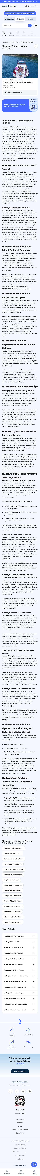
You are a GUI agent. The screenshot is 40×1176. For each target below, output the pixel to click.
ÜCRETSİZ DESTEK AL (20, 1071)
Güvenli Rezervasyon (20, 1152)
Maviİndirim (20, 1159)
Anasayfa (7, 1173)
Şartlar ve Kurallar (20, 1148)
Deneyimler (20, 1133)
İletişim (20, 1122)
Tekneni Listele (20, 1113)
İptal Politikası (20, 1155)
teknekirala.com (7, 289)
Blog (20, 1126)
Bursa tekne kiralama (27, 464)
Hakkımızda (20, 1119)
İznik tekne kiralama (20, 568)
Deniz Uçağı (20, 1110)
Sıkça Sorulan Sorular (20, 1129)
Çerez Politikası (20, 1144)
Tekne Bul (21, 1173)
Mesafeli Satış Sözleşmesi (20, 1141)
